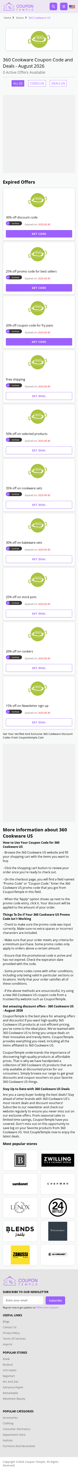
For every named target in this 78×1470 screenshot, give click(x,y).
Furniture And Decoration (19, 1446)
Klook (6, 1359)
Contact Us (9, 1327)
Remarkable (10, 1393)
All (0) (18, 83)
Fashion (8, 1440)
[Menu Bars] (64, 6)
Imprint (7, 1344)
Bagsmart (9, 1376)
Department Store (14, 1434)
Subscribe (55, 1300)
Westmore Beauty (14, 1398)
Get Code (39, 234)
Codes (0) (37, 83)
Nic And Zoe (10, 1381)
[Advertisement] (39, 134)
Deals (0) (58, 83)
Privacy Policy (11, 1333)
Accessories (10, 1417)
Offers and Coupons (47, 1307)
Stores (20, 18)
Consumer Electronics (16, 1429)
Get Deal (39, 396)
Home (7, 18)
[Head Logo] (18, 6)
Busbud (8, 1364)
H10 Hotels (10, 1370)
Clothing (8, 1423)
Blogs (6, 1321)
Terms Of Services (14, 1338)
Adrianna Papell (13, 1387)
